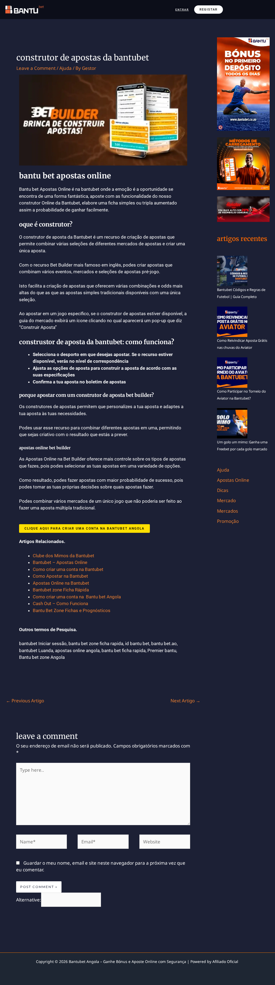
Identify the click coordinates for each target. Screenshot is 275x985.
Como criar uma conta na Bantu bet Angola (77, 596)
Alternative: (28, 900)
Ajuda (65, 68)
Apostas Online (233, 480)
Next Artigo (185, 701)
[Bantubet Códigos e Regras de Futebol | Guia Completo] (232, 270)
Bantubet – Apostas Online (60, 562)
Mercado (226, 500)
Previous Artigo (25, 701)
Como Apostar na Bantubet (60, 576)
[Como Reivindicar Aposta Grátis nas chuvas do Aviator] (232, 321)
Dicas (222, 490)
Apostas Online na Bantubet (61, 583)
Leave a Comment (36, 68)
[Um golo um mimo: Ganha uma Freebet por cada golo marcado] (232, 422)
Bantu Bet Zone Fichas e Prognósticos (71, 610)
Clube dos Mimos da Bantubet (63, 555)
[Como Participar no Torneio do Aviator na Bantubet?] (232, 372)
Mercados (227, 511)
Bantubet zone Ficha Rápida (61, 589)
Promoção (228, 521)
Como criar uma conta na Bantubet (68, 569)
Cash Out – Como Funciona (60, 603)
